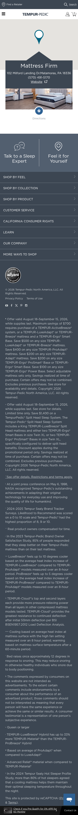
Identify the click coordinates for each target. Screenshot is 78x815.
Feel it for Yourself (58, 158)
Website (36, 82)
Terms (12, 802)
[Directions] (39, 110)
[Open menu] (3, 14)
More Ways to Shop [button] (20, 254)
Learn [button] (8, 232)
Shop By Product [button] (18, 199)
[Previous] (5, 810)
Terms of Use (34, 298)
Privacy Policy (14, 298)
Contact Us (70, 810)
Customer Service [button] (18, 210)
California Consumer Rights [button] (28, 221)
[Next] (56, 810)
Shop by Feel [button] (14, 177)
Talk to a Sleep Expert (19, 158)
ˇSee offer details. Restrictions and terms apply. (39, 477)
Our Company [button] (15, 243)
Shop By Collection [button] (20, 188)
